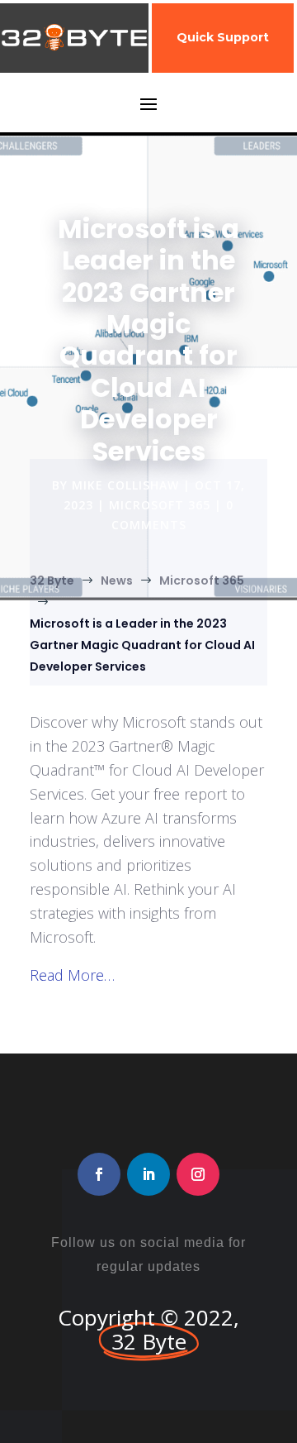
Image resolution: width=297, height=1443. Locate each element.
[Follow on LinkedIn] (148, 1174)
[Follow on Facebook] (99, 1174)
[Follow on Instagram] (198, 1174)
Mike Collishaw (125, 485)
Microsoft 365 (159, 505)
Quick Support (223, 37)
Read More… (72, 975)
